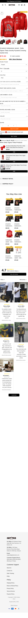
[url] (13, 555)
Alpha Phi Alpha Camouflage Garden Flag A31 (7, 355)
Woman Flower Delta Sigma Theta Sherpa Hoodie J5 (16, 166)
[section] (15, 59)
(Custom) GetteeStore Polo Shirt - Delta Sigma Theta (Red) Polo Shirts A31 (15, 146)
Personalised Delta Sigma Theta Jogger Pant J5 (15, 156)
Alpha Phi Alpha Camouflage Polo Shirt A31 (21, 360)
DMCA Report (14, 605)
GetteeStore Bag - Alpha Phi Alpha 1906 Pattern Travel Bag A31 (7, 320)
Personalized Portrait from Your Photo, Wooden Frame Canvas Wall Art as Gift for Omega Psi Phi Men (7, 389)
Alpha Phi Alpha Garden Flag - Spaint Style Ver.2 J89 (21, 318)
